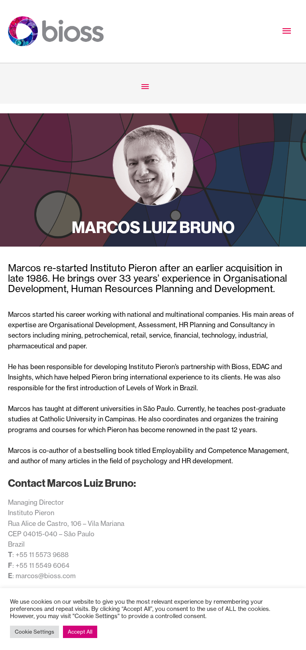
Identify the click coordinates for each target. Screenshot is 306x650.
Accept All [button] (80, 631)
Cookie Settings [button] (34, 631)
